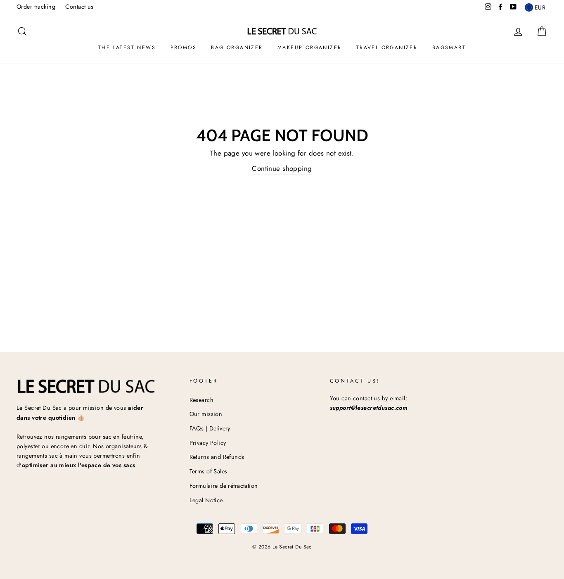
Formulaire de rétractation (224, 486)
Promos (184, 47)
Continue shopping (282, 168)
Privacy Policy (208, 443)
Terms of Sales (208, 471)
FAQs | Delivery (210, 428)
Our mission (206, 414)
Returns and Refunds (217, 457)
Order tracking (36, 6)
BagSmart (449, 47)
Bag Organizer (237, 47)
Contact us (79, 6)
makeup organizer (309, 47)
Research (201, 400)
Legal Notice (206, 500)
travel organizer (386, 47)
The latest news (127, 47)
